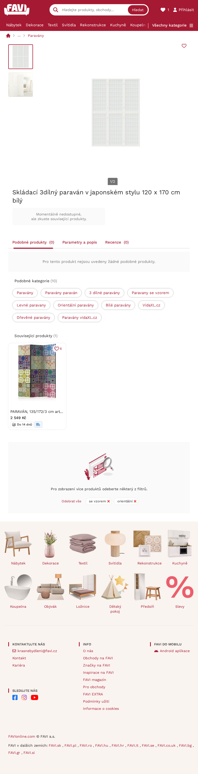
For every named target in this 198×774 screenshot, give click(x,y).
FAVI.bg (186, 745)
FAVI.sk (55, 745)
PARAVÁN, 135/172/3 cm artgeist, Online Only (51, 411)
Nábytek (14, 25)
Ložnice (82, 606)
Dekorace (35, 25)
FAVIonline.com (21, 736)
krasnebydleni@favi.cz (37, 651)
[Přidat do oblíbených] (184, 45)
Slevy (179, 606)
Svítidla (69, 25)
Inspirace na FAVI (98, 672)
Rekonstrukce (93, 25)
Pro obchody (94, 687)
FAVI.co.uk (167, 745)
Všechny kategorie (169, 25)
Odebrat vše (71, 501)
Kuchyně (118, 25)
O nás (88, 651)
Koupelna (138, 25)
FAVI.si (29, 753)
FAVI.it (133, 745)
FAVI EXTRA (93, 694)
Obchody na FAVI (98, 658)
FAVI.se (148, 745)
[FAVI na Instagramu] (24, 697)
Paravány (36, 36)
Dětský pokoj (115, 608)
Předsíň (147, 606)
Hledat (138, 10)
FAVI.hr (118, 745)
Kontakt (19, 658)
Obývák (50, 606)
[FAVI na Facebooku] (15, 697)
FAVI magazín (94, 680)
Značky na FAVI (96, 665)
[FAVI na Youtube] (34, 697)
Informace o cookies (101, 708)
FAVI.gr (14, 753)
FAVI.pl (71, 745)
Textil (53, 25)
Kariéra (18, 665)
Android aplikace (175, 651)
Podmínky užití (96, 701)
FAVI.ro (86, 745)
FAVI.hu (102, 745)
